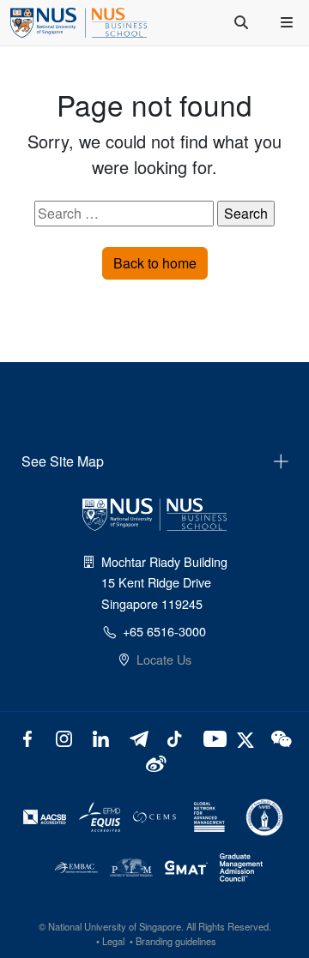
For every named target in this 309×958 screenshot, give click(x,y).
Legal (113, 941)
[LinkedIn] (101, 737)
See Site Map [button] (62, 461)
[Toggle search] (242, 22)
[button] (288, 22)
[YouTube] (211, 737)
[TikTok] (175, 737)
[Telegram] (138, 737)
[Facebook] (28, 737)
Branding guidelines (176, 941)
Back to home (155, 263)
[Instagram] (64, 737)
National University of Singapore (114, 926)
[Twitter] (248, 737)
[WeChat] (280, 737)
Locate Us (163, 659)
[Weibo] (155, 762)
